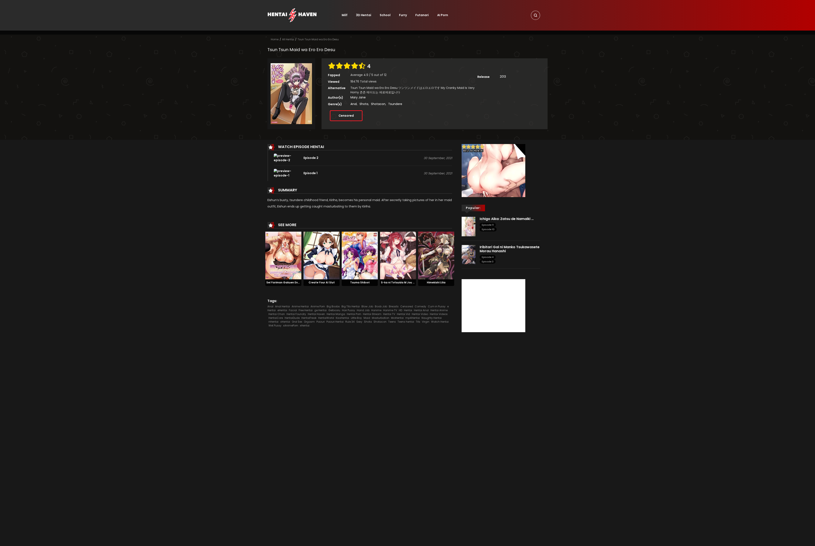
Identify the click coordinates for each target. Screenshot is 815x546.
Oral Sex (297, 321)
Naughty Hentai (432, 318)
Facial (293, 310)
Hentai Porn (354, 314)
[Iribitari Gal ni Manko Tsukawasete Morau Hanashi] (468, 254)
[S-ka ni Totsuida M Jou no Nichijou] (398, 255)
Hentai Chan (276, 314)
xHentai (304, 325)
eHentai (282, 310)
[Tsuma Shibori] (360, 255)
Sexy (359, 321)
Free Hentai (306, 310)
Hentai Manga (336, 314)
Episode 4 (487, 257)
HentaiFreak (308, 318)
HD (400, 310)
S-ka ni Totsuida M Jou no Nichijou (404, 282)
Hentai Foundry (296, 314)
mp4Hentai (412, 318)
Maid (367, 318)
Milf (344, 15)
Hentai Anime (439, 310)
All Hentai (288, 39)
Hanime (376, 310)
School (385, 15)
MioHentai (397, 318)
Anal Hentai (282, 306)
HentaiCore (275, 318)
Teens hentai (406, 321)
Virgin (425, 321)
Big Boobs (333, 306)
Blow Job (367, 306)
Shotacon (378, 104)
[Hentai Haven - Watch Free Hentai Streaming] (292, 15)
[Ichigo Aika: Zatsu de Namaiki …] (468, 226)
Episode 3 (487, 261)
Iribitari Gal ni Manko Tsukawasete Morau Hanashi (510, 249)
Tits (418, 321)
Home (274, 39)
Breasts (394, 306)
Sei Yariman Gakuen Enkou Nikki (287, 282)
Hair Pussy (348, 310)
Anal (353, 104)
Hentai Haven (316, 314)
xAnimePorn (290, 325)
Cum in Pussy (436, 306)
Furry (403, 15)
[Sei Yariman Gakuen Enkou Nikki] (283, 255)
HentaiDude (292, 318)
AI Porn (442, 15)
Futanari (422, 15)
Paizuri (320, 321)
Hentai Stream (372, 314)
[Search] (535, 15)
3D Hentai (363, 15)
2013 (503, 76)
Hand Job (363, 310)
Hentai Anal (421, 310)
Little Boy (356, 318)
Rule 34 (350, 321)
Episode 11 (488, 225)
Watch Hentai (440, 321)
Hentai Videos (439, 314)
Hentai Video (420, 314)
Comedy (420, 306)
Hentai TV (389, 314)
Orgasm (309, 321)
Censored (346, 115)
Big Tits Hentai (350, 306)
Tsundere (395, 104)
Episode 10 (488, 229)
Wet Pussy (274, 325)
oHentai (285, 321)
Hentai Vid (403, 314)
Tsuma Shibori (360, 282)
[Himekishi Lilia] (436, 255)
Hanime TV (390, 310)
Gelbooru (334, 310)
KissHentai (342, 318)
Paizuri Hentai (335, 321)
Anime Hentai (300, 306)
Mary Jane (358, 97)
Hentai (408, 310)
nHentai (273, 321)
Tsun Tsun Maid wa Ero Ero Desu (318, 39)
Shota (364, 104)
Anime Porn (318, 306)
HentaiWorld (326, 318)
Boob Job (381, 306)
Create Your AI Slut (322, 282)
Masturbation (380, 318)
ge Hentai (320, 310)
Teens (392, 321)
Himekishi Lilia (436, 282)
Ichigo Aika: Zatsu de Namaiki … (507, 218)
